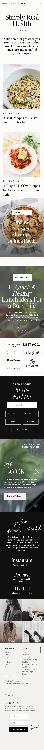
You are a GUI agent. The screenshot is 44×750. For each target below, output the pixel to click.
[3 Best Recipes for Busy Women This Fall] (21, 86)
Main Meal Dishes (11, 113)
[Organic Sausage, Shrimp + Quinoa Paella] (22, 246)
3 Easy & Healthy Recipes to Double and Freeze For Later (21, 190)
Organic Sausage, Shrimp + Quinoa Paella (22, 231)
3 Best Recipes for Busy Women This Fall (20, 120)
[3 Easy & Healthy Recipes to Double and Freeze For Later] (21, 154)
